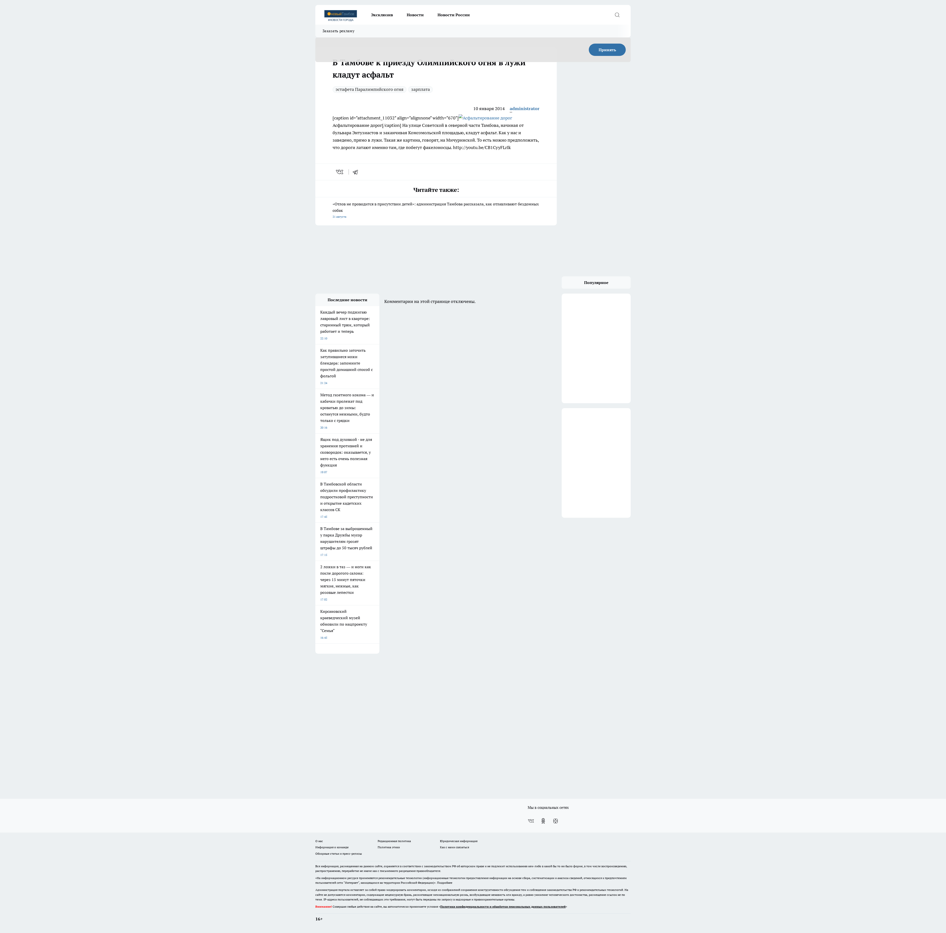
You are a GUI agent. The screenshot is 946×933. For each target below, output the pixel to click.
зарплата (420, 89)
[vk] (340, 171)
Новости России (454, 14)
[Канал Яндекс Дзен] (555, 821)
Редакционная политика (394, 841)
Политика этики (389, 847)
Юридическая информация (458, 841)
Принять (607, 49)
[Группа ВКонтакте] (531, 821)
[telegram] (357, 171)
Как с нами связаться (454, 847)
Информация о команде (332, 847)
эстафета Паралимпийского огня (370, 89)
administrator (525, 108)
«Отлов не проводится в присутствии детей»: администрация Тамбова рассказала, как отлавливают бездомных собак (436, 209)
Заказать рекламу (338, 31)
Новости (415, 14)
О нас (319, 841)
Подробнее (444, 882)
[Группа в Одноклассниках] (543, 821)
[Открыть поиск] (617, 15)
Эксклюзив (382, 14)
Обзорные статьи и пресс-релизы (338, 853)
